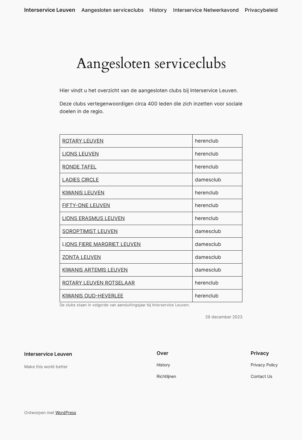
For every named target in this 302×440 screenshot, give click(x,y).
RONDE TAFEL (79, 167)
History (158, 10)
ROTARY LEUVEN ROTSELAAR (98, 283)
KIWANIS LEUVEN (83, 193)
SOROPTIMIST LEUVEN (90, 231)
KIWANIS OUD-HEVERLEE (92, 296)
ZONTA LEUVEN (81, 257)
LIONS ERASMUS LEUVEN (93, 218)
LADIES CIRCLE (80, 180)
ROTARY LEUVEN (83, 141)
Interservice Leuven (49, 10)
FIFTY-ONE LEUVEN (86, 205)
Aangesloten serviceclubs (112, 10)
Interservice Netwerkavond (206, 10)
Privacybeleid (261, 10)
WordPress (65, 412)
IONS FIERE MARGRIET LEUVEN (103, 244)
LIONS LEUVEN (80, 154)
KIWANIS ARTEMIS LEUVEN (95, 270)
